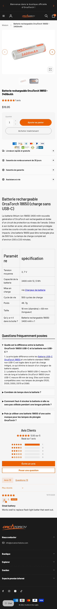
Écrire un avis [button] (28, 463)
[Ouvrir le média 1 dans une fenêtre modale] (28, 52)
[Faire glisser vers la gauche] (3, 6)
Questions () (21, 480)
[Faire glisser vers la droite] (53, 6)
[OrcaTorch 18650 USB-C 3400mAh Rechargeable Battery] (20, 359)
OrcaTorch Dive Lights (31, 605)
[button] (3, 16)
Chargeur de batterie (35, 290)
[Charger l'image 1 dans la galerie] (23, 81)
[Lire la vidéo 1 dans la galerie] (33, 81)
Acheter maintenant (28, 131)
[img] (8, 495)
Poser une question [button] (28, 470)
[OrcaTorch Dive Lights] (15, 530)
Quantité (8, 116)
